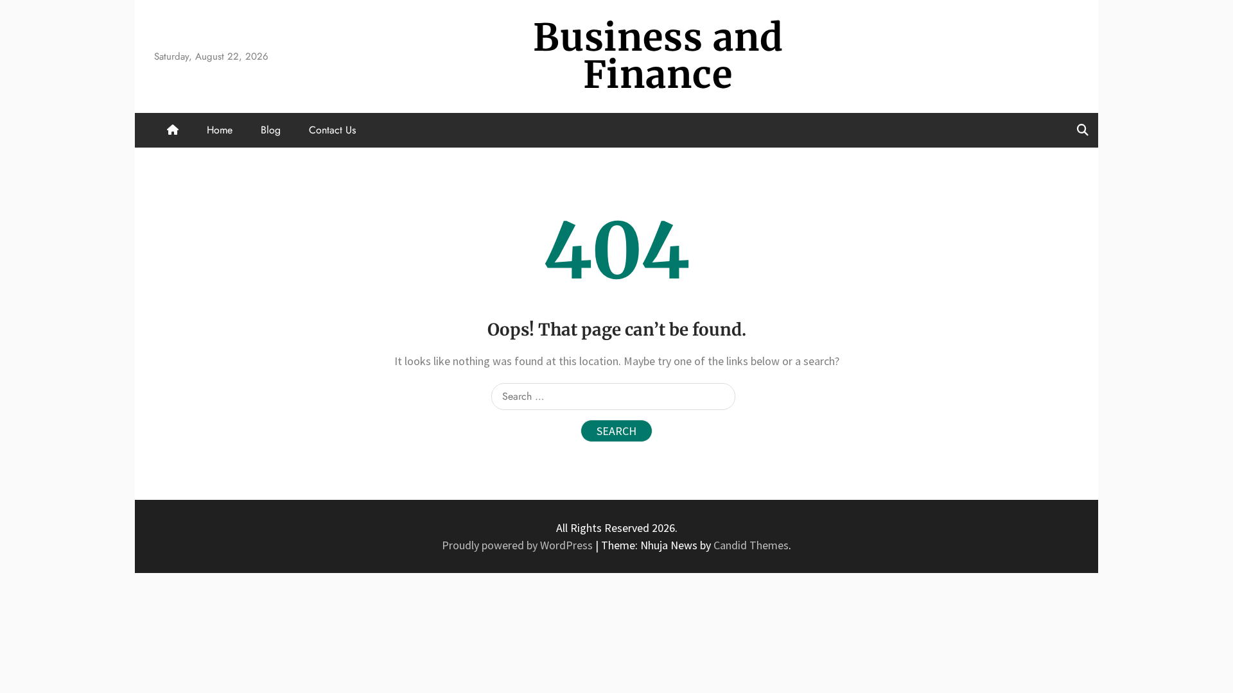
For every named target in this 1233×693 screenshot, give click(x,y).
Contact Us (332, 130)
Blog (271, 130)
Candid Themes (751, 545)
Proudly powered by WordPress (518, 545)
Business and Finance (658, 56)
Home (219, 130)
